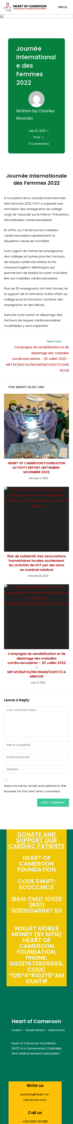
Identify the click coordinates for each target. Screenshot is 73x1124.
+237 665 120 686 (35, 1121)
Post (37, 137)
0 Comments (39, 144)
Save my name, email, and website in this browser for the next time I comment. (35, 788)
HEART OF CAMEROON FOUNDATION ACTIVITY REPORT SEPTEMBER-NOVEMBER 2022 (36, 468)
